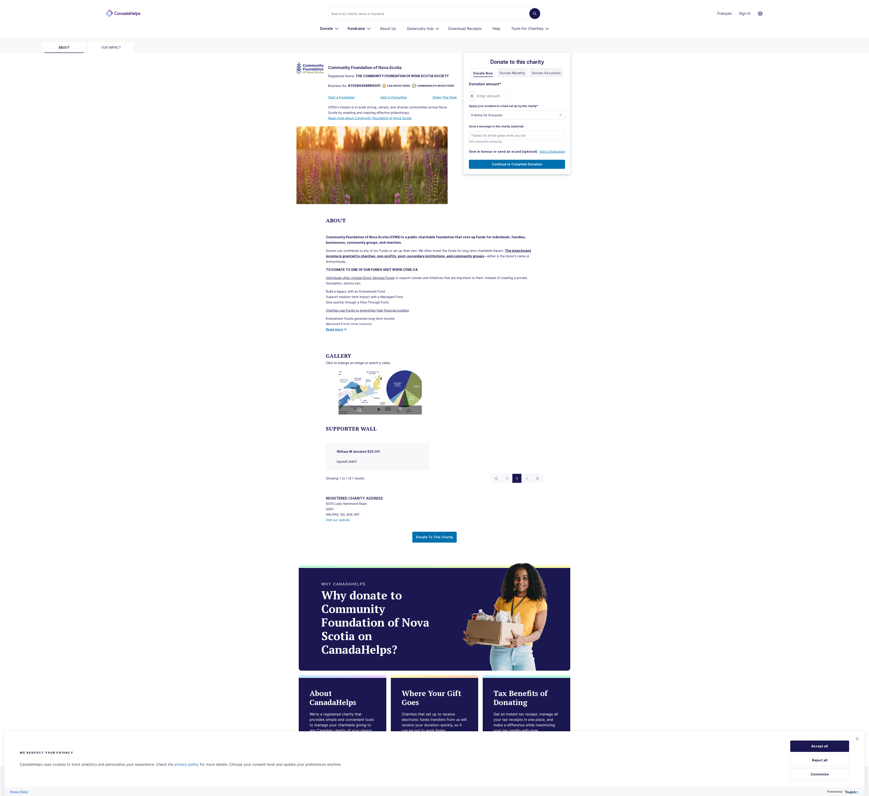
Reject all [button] (819, 760)
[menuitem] (329, 28)
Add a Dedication (552, 151)
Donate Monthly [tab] (512, 73)
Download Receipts (465, 28)
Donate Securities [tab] (546, 73)
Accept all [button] (819, 746)
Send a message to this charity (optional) (496, 126)
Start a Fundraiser (341, 97)
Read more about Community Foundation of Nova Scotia (369, 118)
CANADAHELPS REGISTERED (435, 85)
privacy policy (186, 764)
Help (496, 28)
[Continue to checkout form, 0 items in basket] (761, 13)
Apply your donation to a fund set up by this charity (503, 106)
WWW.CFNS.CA (405, 270)
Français (724, 13)
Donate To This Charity (434, 537)
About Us (388, 28)
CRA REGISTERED (398, 85)
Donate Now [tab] (483, 73)
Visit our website (338, 520)
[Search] (534, 13)
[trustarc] (851, 791)
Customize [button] (820, 774)
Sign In (744, 13)
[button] (857, 738)
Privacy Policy (19, 791)
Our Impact (111, 47)
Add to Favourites (393, 97)
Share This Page (444, 97)
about (64, 47)
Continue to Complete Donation (517, 164)
